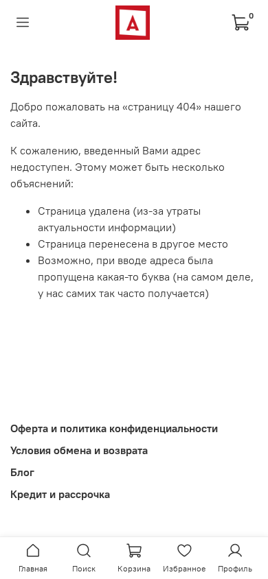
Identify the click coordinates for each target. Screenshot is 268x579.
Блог (22, 472)
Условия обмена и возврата (79, 450)
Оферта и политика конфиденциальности (114, 428)
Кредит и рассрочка (60, 494)
